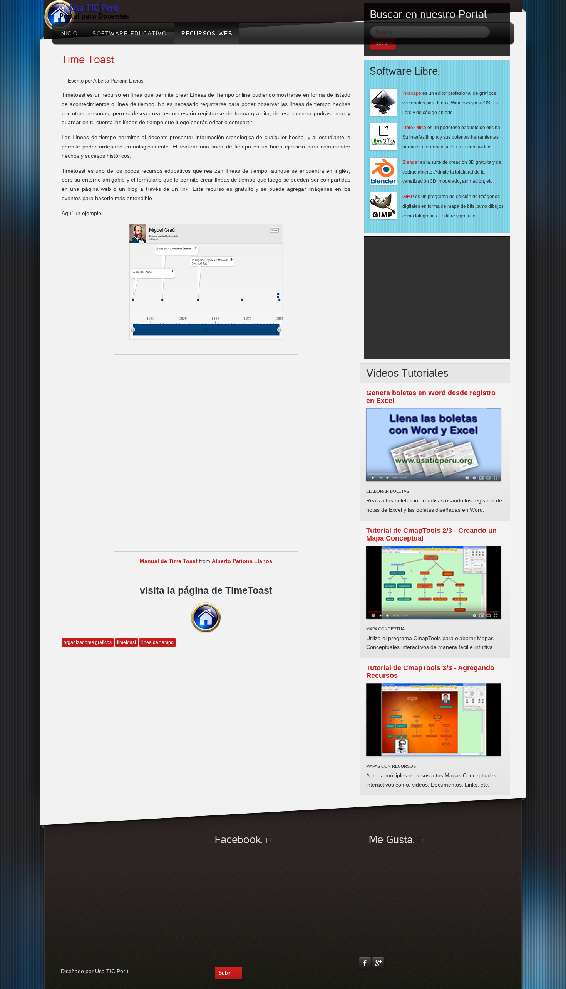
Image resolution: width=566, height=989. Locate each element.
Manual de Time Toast (169, 561)
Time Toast (88, 60)
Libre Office (414, 127)
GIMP (408, 196)
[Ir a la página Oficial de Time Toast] (206, 617)
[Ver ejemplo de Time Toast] (206, 281)
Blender (410, 162)
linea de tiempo (157, 642)
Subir (225, 973)
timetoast (126, 642)
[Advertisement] (434, 296)
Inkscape (411, 93)
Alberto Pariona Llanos (242, 561)
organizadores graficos (88, 642)
